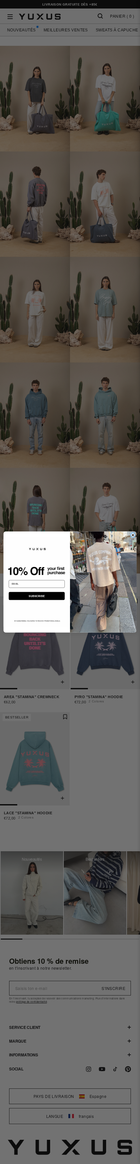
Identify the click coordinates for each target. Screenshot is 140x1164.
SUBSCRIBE (37, 595)
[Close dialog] (133, 535)
